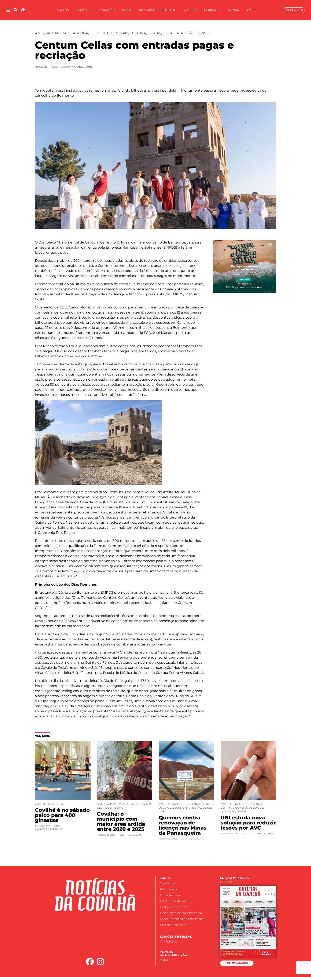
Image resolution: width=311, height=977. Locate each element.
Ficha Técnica (170, 895)
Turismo (204, 33)
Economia (182, 807)
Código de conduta (174, 907)
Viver (251, 9)
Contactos (167, 883)
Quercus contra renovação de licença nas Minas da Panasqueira (182, 825)
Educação (107, 9)
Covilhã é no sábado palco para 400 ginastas (62, 815)
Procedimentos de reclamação (182, 919)
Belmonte (99, 33)
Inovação (146, 9)
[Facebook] (90, 961)
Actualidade (59, 33)
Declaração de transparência (181, 913)
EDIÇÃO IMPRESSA (234, 878)
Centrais (119, 33)
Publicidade (168, 889)
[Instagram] (101, 961)
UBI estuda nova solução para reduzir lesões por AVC (248, 823)
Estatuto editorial (173, 901)
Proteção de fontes (174, 925)
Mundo (233, 9)
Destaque (157, 33)
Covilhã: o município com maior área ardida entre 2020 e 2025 (121, 821)
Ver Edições (168, 941)
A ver (40, 33)
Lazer (173, 33)
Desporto (168, 9)
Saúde (127, 9)
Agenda (80, 33)
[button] (15, 10)
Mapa (164, 960)
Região (81, 9)
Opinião (210, 9)
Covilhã (63, 9)
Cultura (190, 9)
